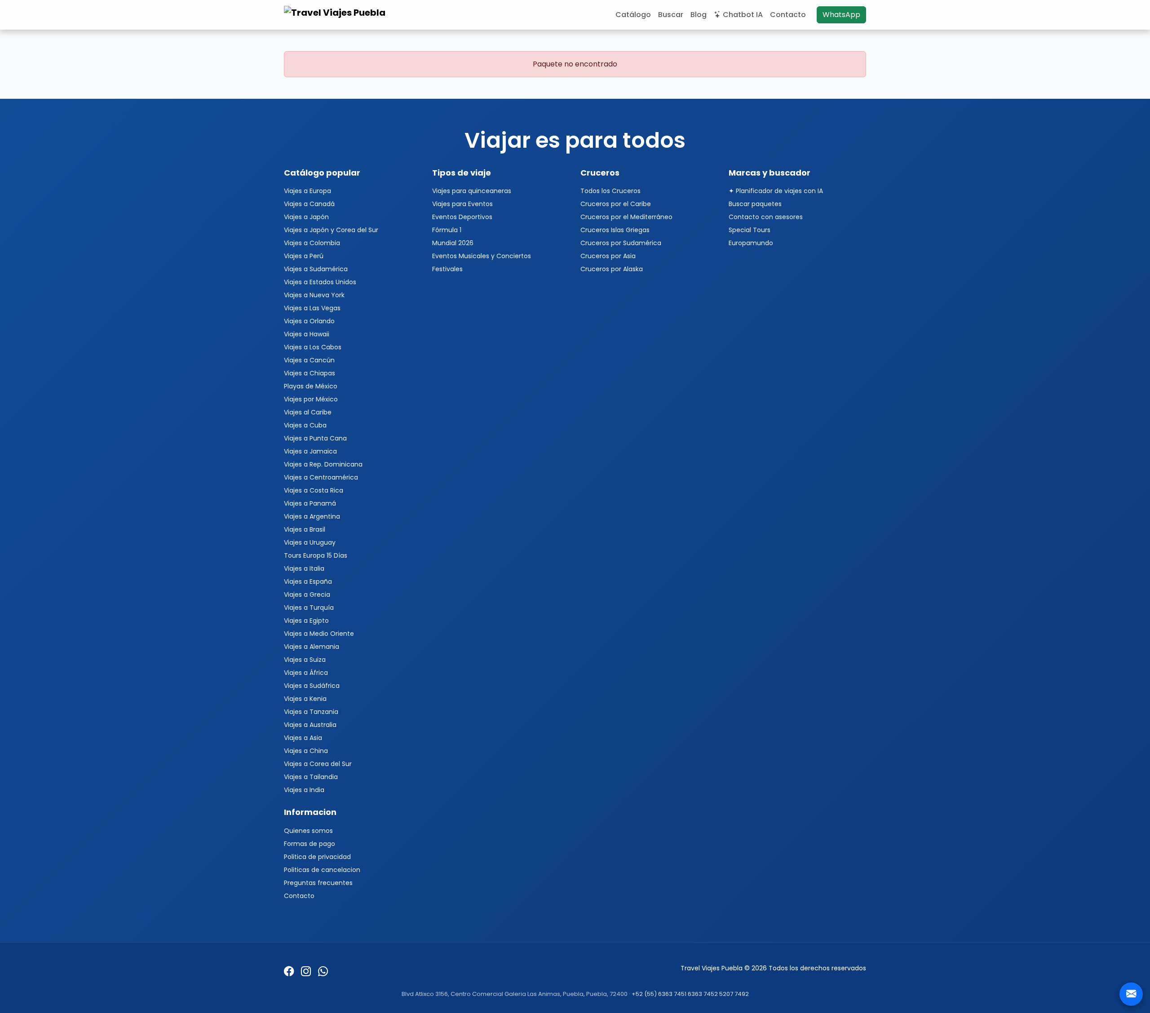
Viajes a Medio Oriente (319, 633)
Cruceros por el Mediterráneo (626, 216)
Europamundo (751, 242)
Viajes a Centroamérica (321, 477)
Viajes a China (306, 750)
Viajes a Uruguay (310, 542)
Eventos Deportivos (462, 216)
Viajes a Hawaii (306, 334)
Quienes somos (308, 830)
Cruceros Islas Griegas (615, 229)
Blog (698, 14)
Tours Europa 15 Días (315, 555)
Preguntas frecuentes (318, 882)
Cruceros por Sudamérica (620, 242)
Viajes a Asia (303, 737)
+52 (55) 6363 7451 (659, 994)
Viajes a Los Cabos (312, 347)
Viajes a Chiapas (309, 373)
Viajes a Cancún (309, 360)
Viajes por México (311, 399)
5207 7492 (734, 994)
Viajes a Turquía (309, 607)
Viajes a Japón (306, 216)
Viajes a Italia (304, 568)
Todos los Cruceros (610, 190)
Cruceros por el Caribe (615, 203)
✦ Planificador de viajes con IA (776, 190)
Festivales (447, 268)
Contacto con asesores (766, 216)
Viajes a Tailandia (311, 776)
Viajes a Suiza (305, 659)
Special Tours (749, 229)
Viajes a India (304, 789)
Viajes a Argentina (312, 516)
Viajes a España (308, 581)
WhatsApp (841, 14)
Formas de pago (309, 843)
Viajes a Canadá (309, 203)
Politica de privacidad (317, 856)
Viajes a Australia (310, 724)
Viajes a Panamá (310, 503)
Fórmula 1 (446, 229)
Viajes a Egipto (306, 620)
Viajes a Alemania (311, 646)
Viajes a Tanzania (311, 711)
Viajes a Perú (303, 255)
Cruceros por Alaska (611, 268)
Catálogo (633, 14)
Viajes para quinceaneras (471, 190)
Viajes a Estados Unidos (320, 281)
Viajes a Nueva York (314, 295)
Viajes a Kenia (305, 698)
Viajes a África (306, 672)
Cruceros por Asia (608, 255)
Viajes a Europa (307, 190)
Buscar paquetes (755, 203)
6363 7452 (703, 994)
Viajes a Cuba (305, 425)
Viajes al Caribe (308, 412)
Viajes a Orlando (309, 321)
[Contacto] (1131, 994)
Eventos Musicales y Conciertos (481, 255)
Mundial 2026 (452, 242)
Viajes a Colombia (312, 242)
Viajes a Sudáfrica (312, 685)
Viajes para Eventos (462, 203)
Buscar (670, 14)
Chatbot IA (743, 14)
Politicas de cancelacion (322, 869)
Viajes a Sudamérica (316, 268)
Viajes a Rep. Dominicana (323, 464)
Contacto (788, 14)
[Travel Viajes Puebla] (336, 15)
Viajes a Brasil (304, 529)
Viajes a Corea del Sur (318, 763)
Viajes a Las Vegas (312, 308)
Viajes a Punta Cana (315, 438)
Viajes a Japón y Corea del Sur (331, 229)
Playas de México (310, 386)
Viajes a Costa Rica (313, 490)
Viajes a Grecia (307, 594)
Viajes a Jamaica (310, 451)
